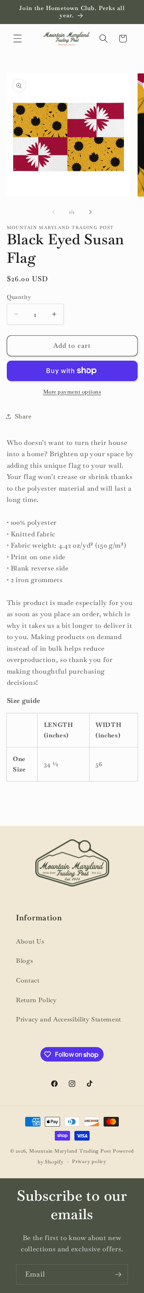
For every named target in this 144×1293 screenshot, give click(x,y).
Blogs (24, 961)
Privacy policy (89, 1161)
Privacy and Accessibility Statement (68, 1019)
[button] (17, 38)
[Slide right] (90, 212)
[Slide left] (53, 212)
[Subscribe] (118, 1274)
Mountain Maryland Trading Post (70, 1151)
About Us (30, 942)
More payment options (72, 391)
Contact (28, 980)
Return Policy (36, 1000)
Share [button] (23, 416)
